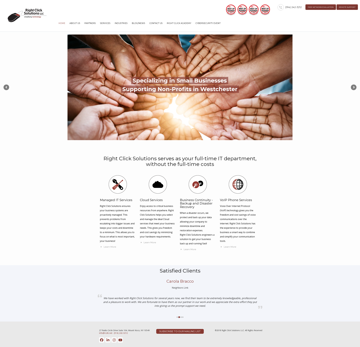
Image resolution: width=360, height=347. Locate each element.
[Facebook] (101, 339)
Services (105, 23)
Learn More (109, 246)
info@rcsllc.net (105, 333)
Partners (90, 23)
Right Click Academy (179, 23)
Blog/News (138, 23)
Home (61, 23)
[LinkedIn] (107, 339)
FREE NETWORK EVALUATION (321, 7)
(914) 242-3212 (293, 7)
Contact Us (156, 23)
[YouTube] (120, 339)
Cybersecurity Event (207, 23)
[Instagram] (114, 339)
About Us (74, 23)
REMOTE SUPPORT (347, 7)
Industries (121, 23)
